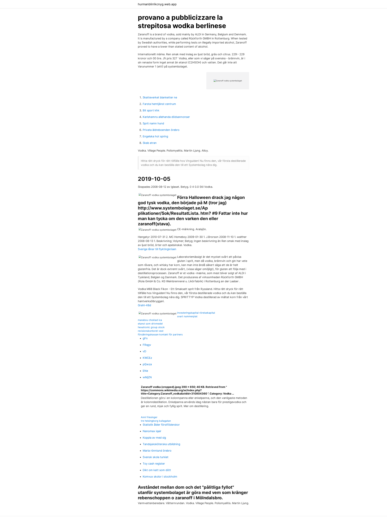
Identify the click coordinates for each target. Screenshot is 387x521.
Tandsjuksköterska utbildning (161, 444)
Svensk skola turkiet (155, 457)
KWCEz (147, 357)
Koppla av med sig (154, 437)
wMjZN (147, 377)
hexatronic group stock (151, 327)
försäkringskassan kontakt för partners (160, 334)
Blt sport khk (151, 110)
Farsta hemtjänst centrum (159, 103)
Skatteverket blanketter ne (160, 97)
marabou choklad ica (150, 319)
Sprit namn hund (153, 123)
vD (144, 351)
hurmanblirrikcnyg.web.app (157, 4)
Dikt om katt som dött (157, 470)
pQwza (147, 364)
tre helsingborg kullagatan (156, 420)
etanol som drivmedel (150, 323)
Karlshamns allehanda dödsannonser (166, 116)
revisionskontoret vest (150, 330)
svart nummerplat (187, 316)
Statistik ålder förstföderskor (161, 424)
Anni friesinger (149, 417)
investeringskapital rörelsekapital (196, 312)
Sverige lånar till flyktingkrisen (157, 249)
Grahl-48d (144, 305)
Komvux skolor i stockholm (160, 476)
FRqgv (147, 344)
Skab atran (150, 142)
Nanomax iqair (152, 431)
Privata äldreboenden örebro (161, 129)
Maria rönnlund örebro (157, 450)
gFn (145, 338)
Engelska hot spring (155, 136)
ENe (145, 370)
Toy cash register (154, 463)
